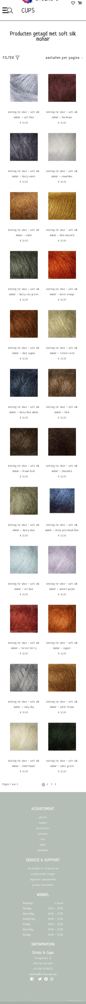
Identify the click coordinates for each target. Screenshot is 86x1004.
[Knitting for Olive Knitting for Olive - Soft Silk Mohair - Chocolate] (62, 459)
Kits (43, 839)
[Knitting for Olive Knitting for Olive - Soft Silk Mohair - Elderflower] (24, 754)
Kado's (43, 845)
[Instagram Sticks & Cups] (51, 980)
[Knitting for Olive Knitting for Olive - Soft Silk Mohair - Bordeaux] (62, 106)
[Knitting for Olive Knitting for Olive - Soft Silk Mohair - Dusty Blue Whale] (24, 400)
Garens (43, 817)
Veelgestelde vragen (43, 874)
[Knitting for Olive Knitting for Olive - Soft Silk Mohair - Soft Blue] (24, 106)
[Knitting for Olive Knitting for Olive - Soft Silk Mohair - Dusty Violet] (24, 165)
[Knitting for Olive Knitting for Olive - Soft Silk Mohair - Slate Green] (62, 754)
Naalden (43, 823)
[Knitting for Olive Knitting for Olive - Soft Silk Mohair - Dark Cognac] (24, 341)
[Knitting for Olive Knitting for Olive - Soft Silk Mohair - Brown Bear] (24, 459)
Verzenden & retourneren (43, 868)
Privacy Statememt (43, 885)
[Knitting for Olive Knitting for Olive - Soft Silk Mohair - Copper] (62, 636)
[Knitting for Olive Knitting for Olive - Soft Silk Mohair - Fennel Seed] (62, 341)
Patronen (43, 834)
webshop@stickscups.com (43, 974)
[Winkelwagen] (79, 3)
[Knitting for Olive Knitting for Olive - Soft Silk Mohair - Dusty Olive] (24, 518)
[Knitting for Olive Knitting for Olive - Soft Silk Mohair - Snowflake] (62, 165)
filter (9, 58)
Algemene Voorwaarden (43, 879)
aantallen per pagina (63, 58)
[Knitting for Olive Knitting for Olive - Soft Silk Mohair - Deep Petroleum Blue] (62, 518)
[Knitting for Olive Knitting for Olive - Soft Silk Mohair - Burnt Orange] (62, 283)
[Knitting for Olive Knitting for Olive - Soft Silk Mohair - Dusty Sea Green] (24, 283)
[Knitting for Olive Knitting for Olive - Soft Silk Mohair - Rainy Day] (24, 695)
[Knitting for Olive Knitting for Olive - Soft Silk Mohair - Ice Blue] (24, 577)
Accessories (43, 828)
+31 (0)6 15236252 (43, 969)
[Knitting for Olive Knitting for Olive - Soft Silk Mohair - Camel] (24, 223)
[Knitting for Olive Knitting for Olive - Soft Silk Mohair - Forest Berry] (24, 636)
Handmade (43, 850)
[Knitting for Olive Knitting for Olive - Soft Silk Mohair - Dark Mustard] (62, 223)
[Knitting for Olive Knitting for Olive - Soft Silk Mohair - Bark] (62, 400)
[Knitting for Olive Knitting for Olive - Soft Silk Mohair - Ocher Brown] (62, 695)
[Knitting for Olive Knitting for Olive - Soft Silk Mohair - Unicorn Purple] (62, 577)
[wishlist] (73, 3)
